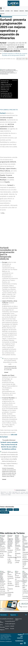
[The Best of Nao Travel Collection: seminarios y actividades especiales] (25, 577)
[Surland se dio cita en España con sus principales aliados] (3, 577)
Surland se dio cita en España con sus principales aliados (3, 589)
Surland (3, 509)
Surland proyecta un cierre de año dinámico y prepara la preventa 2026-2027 (11, 586)
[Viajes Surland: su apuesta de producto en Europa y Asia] (17, 541)
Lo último (7, 10)
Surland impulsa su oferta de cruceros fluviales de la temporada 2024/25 (14, 54)
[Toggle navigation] (3, 8)
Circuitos (9, 509)
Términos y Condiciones (6, 641)
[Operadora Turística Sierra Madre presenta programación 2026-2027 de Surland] (25, 543)
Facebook (12, 621)
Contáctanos (19, 641)
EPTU (12, 10)
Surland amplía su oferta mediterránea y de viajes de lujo (12, 556)
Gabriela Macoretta (10, 110)
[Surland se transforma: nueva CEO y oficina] (17, 573)
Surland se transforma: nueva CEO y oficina (19, 581)
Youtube (12, 628)
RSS (21, 644)
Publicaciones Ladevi (18, 619)
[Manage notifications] (25, 643)
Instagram (12, 623)
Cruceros (7, 626)
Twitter (12, 618)
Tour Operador (4, 512)
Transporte (7, 621)
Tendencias (8, 623)
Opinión (7, 628)
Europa (16, 509)
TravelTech (7, 618)
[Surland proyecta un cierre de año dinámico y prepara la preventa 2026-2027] (10, 573)
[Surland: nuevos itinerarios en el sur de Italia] (3, 541)
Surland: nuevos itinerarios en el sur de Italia (3, 552)
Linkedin (12, 626)
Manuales (16, 10)
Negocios (22, 10)
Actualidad (2, 618)
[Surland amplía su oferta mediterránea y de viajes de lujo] (10, 542)
